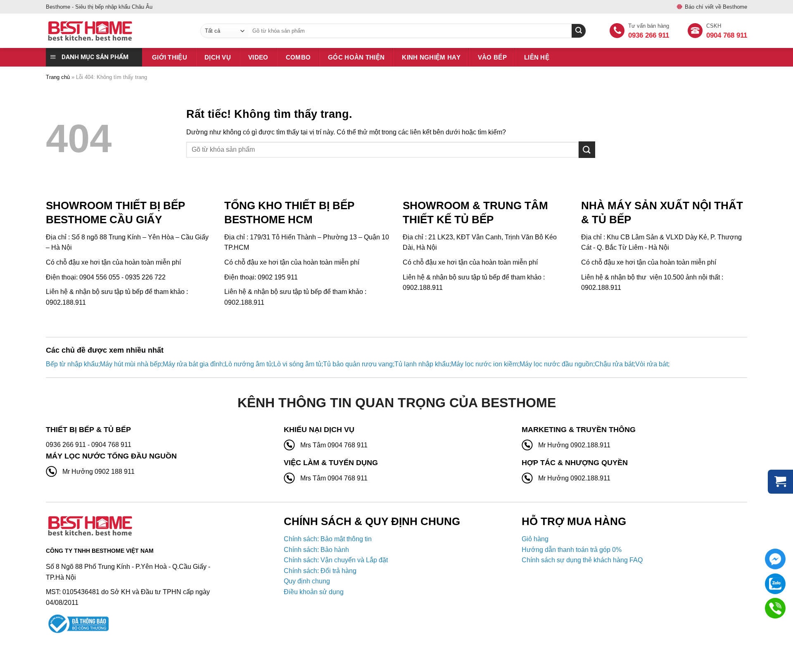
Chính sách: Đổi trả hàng (320, 570)
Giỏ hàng (535, 538)
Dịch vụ (217, 57)
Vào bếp (492, 57)
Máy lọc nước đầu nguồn (556, 364)
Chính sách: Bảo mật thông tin (328, 538)
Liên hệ (536, 57)
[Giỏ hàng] (780, 482)
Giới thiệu (169, 57)
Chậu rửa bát (614, 364)
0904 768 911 (726, 35)
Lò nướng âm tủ (248, 364)
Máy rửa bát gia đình (193, 364)
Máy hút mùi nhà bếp (130, 364)
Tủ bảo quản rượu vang (358, 364)
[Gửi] (587, 149)
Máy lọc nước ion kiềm (484, 364)
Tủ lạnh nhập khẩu (421, 364)
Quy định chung (307, 581)
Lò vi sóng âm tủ (297, 364)
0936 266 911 (648, 35)
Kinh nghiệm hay (431, 57)
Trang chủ (58, 77)
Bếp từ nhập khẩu (72, 364)
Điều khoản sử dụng (314, 591)
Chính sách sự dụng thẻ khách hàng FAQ (582, 560)
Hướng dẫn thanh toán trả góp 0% (572, 549)
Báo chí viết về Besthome (716, 7)
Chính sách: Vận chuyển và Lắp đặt (336, 560)
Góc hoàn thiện (356, 57)
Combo (298, 57)
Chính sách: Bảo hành (316, 549)
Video (258, 57)
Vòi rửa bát (651, 364)
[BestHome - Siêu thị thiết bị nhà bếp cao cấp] (117, 31)
